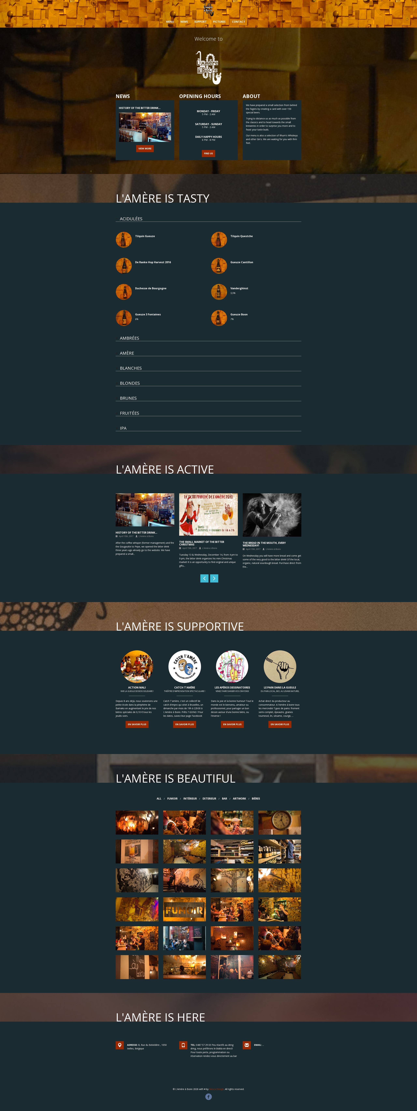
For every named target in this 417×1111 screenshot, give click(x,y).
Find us (208, 153)
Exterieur (209, 798)
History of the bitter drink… (139, 108)
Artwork (239, 798)
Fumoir (172, 798)
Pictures (219, 21)
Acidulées (131, 219)
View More (144, 148)
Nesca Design (216, 1089)
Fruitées (129, 413)
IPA (123, 428)
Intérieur (190, 798)
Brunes (128, 398)
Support (200, 21)
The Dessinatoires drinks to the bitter (270, 532)
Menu (170, 21)
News (184, 21)
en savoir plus (137, 724)
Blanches (131, 368)
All (159, 798)
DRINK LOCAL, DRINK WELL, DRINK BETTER (206, 532)
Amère (127, 353)
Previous (204, 578)
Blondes (130, 383)
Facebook (208, 1095)
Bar (224, 798)
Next (214, 578)
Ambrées (129, 338)
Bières (256, 798)
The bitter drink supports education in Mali (144, 543)
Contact (238, 21)
